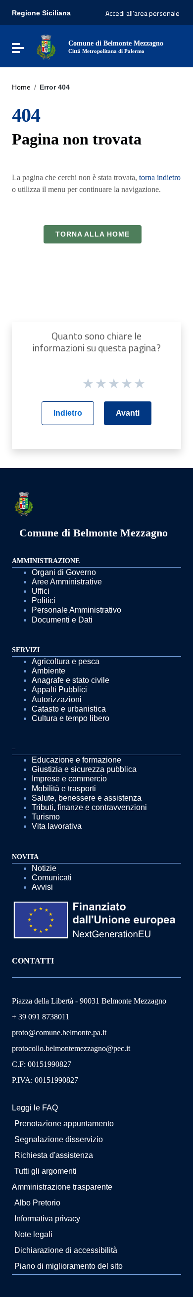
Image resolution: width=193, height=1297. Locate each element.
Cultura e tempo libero (70, 718)
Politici (43, 600)
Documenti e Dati (62, 620)
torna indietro (160, 177)
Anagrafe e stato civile (70, 680)
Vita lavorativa (57, 826)
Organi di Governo (64, 572)
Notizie (44, 868)
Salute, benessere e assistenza (87, 798)
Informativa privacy (47, 1218)
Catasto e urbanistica (69, 709)
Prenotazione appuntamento (64, 1123)
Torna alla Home (92, 234)
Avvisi (42, 887)
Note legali (33, 1234)
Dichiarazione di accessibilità (65, 1250)
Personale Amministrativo (76, 610)
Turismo (46, 817)
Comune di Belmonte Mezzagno (93, 533)
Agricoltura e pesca (65, 661)
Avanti (128, 413)
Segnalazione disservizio (58, 1139)
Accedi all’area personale (142, 13)
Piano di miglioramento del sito (68, 1266)
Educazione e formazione (76, 760)
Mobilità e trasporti (64, 788)
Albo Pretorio (37, 1203)
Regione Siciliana (41, 12)
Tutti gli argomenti (45, 1171)
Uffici (40, 591)
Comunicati (52, 877)
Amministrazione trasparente (62, 1187)
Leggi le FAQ (35, 1108)
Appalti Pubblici (59, 689)
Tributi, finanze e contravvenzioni (89, 807)
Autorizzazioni (57, 699)
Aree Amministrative (67, 581)
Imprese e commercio (69, 778)
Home (21, 87)
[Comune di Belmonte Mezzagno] (46, 46)
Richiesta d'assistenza (53, 1155)
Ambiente (48, 671)
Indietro (67, 413)
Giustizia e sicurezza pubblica (84, 769)
